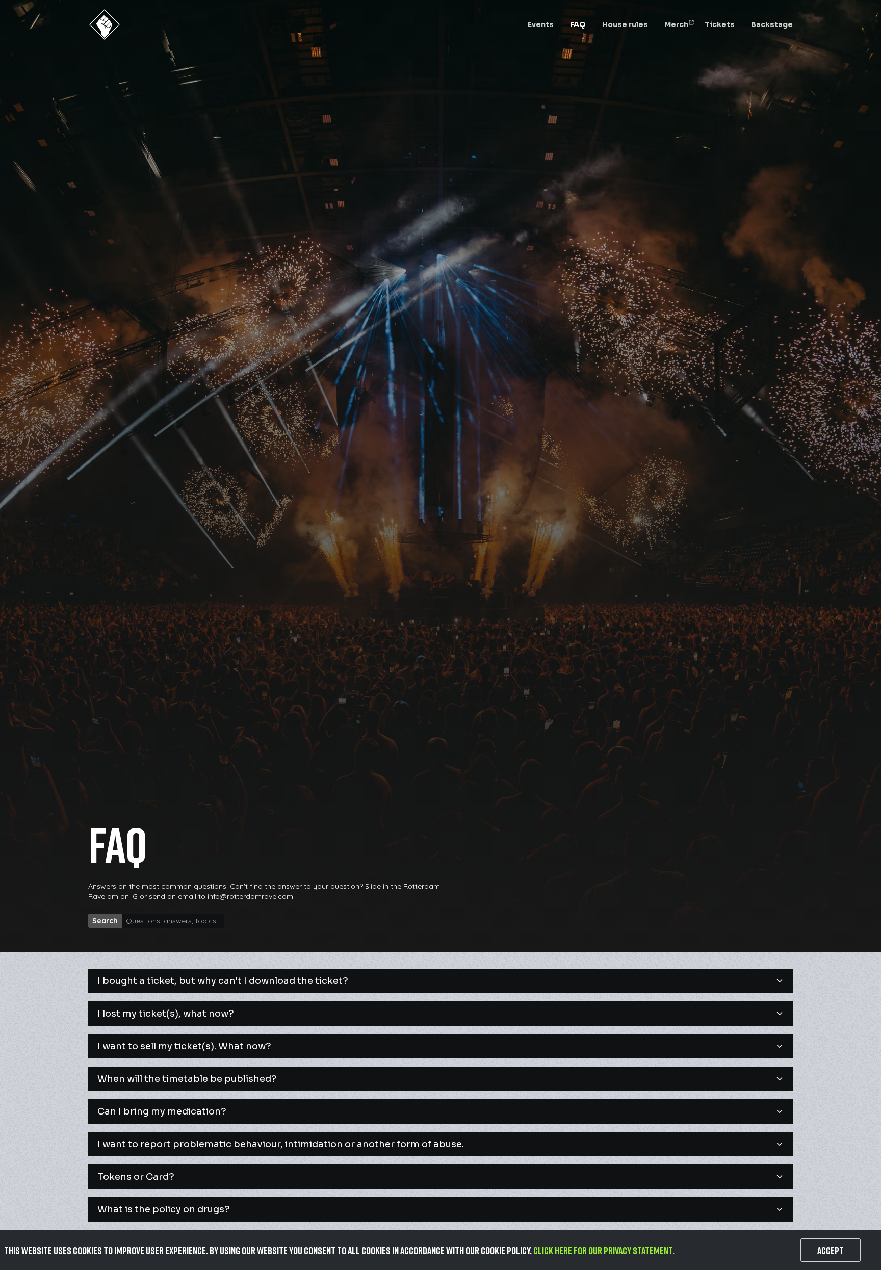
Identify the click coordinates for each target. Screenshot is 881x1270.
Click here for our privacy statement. (604, 1250)
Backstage (772, 24)
